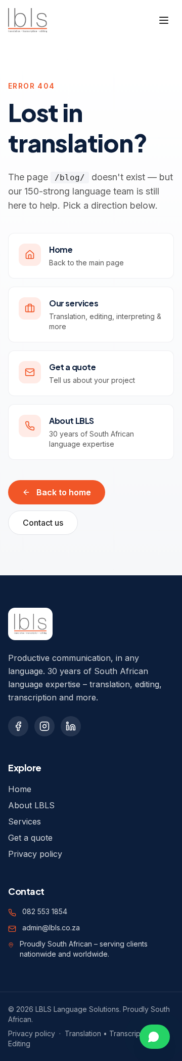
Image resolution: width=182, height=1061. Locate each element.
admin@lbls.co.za (51, 927)
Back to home (63, 492)
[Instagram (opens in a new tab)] (44, 726)
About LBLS (31, 805)
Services (24, 821)
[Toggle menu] (164, 20)
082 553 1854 (44, 911)
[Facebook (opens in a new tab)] (18, 726)
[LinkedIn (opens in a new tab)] (71, 726)
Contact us (43, 523)
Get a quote (30, 838)
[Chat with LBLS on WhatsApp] (155, 1037)
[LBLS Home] (27, 20)
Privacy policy (35, 854)
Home (19, 789)
